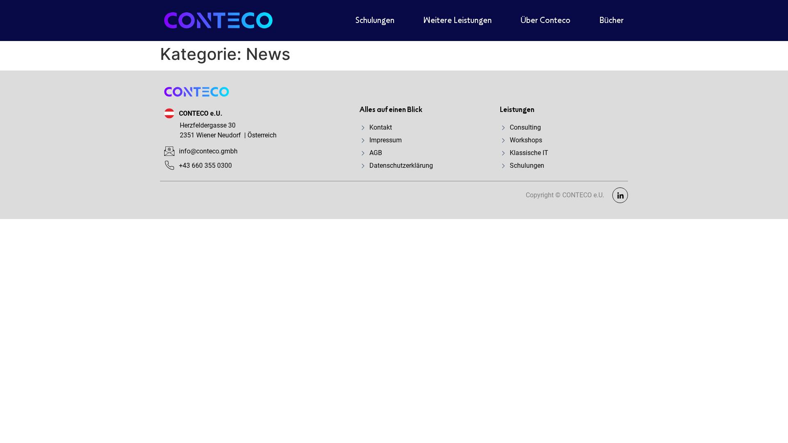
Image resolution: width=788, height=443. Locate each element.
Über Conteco (545, 20)
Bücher (611, 20)
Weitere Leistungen (457, 20)
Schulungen (374, 20)
